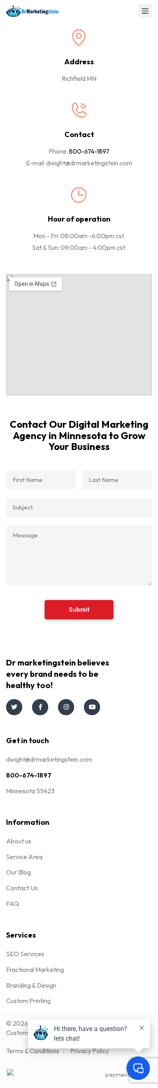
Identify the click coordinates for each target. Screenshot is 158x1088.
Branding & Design (31, 985)
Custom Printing (28, 1001)
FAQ (12, 904)
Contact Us (22, 888)
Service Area (24, 857)
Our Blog (18, 872)
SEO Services (25, 954)
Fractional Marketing (35, 969)
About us (18, 841)
